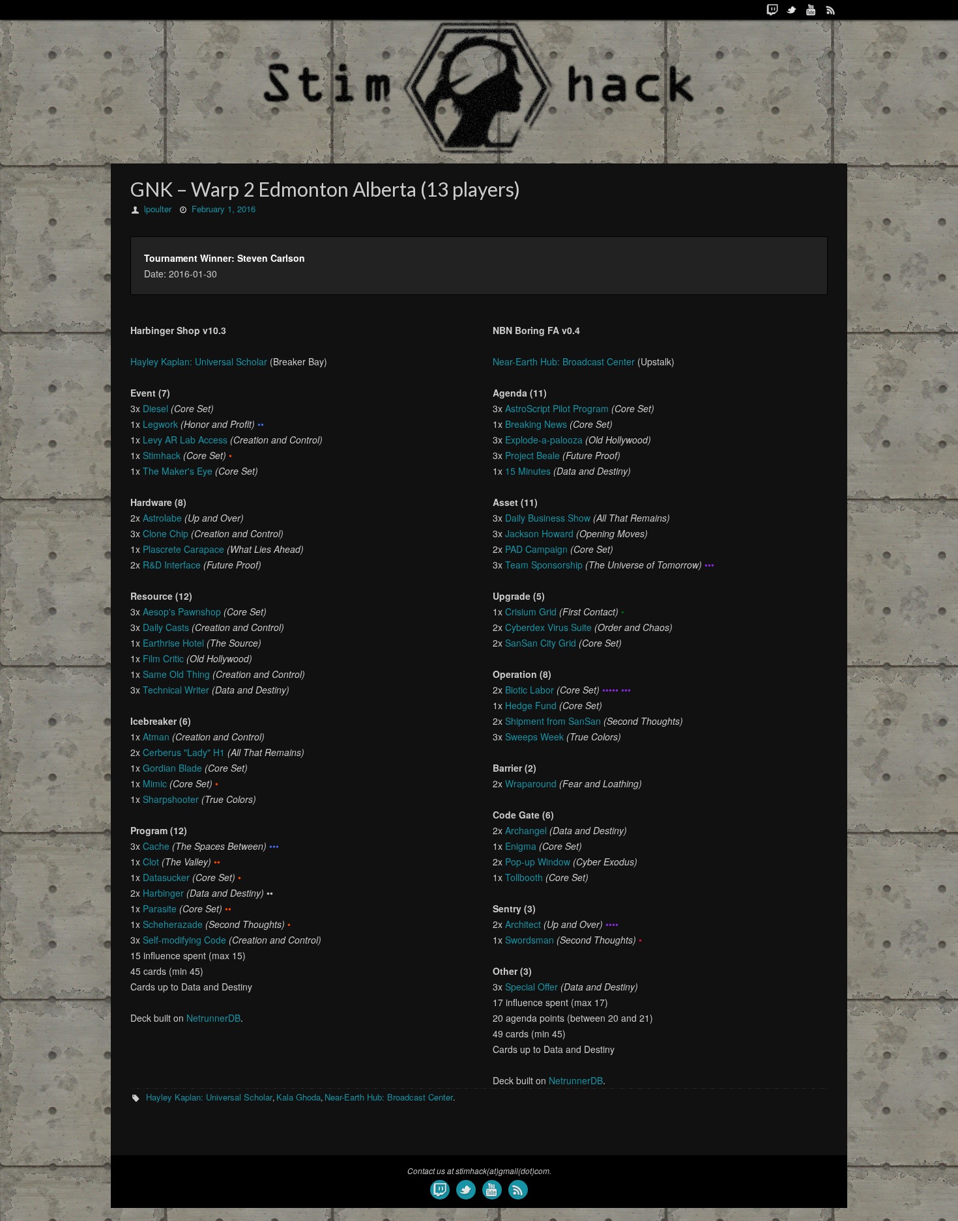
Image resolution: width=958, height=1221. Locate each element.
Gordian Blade (172, 767)
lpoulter (157, 209)
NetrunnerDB (213, 1017)
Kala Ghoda (298, 1097)
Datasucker (166, 877)
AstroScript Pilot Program (557, 408)
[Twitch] (772, 10)
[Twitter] (792, 10)
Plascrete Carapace (183, 548)
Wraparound (531, 783)
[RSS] (831, 10)
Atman (156, 736)
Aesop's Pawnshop (182, 611)
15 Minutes (528, 470)
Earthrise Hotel (173, 642)
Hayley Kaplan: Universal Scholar (198, 361)
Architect (523, 924)
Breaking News (536, 423)
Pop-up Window (537, 861)
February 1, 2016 (223, 209)
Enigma (520, 845)
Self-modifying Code (184, 939)
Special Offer (531, 986)
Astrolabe (162, 517)
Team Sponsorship (544, 564)
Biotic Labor (529, 689)
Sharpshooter (171, 799)
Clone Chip (165, 533)
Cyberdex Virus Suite (548, 627)
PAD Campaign (536, 548)
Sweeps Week (534, 736)
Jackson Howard (539, 533)
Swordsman (529, 939)
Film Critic (163, 658)
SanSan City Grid (540, 642)
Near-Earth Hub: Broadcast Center (564, 361)
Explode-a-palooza (544, 439)
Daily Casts (166, 627)
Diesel (155, 408)
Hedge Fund (531, 705)
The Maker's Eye (177, 470)
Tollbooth (524, 877)
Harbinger (163, 892)
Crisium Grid (531, 611)
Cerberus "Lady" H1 (184, 752)
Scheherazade (173, 924)
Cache (156, 845)
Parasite (160, 908)
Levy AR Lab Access (185, 439)
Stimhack (162, 455)
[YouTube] (811, 10)
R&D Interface (172, 564)
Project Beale (532, 455)
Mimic (155, 783)
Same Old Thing (176, 674)
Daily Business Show (547, 517)
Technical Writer (176, 689)
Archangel (526, 830)
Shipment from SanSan (553, 720)
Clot (151, 861)
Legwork (160, 423)
